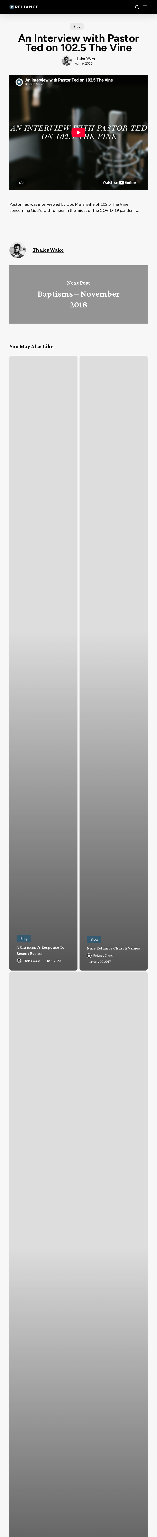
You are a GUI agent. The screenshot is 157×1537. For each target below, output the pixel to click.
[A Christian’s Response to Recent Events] (43, 663)
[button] (145, 7)
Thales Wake (85, 58)
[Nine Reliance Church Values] (114, 663)
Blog (77, 26)
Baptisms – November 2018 (78, 294)
